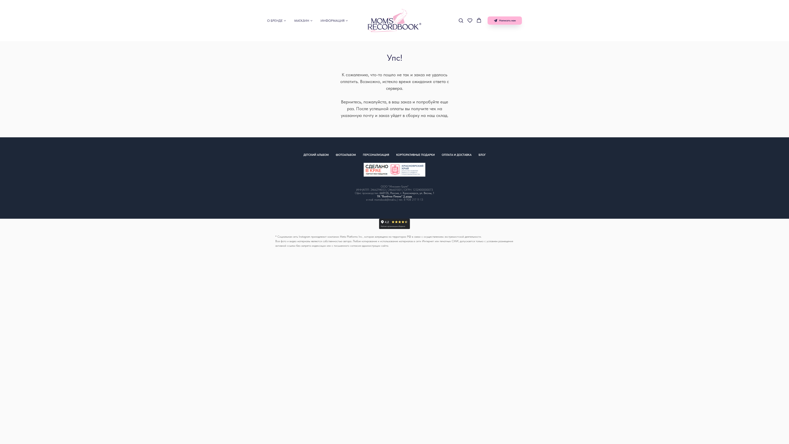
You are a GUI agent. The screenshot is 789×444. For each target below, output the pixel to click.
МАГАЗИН (301, 21)
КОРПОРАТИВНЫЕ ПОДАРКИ (415, 154)
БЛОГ (482, 154)
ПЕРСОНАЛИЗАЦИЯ (376, 154)
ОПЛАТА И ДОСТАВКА (457, 154)
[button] (460, 20)
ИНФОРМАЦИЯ (333, 21)
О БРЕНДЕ (275, 21)
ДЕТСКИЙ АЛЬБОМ (316, 154)
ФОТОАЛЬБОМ (346, 154)
